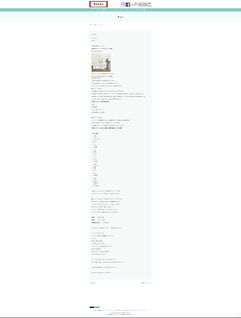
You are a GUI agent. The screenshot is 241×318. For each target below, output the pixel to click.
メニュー (110, 9)
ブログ (132, 9)
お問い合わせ (139, 9)
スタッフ (122, 9)
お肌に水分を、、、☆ (94, 282)
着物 (127, 9)
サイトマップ (144, 310)
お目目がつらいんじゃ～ (146, 282)
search (144, 9)
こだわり (116, 9)
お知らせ (95, 24)
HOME (98, 9)
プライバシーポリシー (135, 310)
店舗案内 (104, 9)
